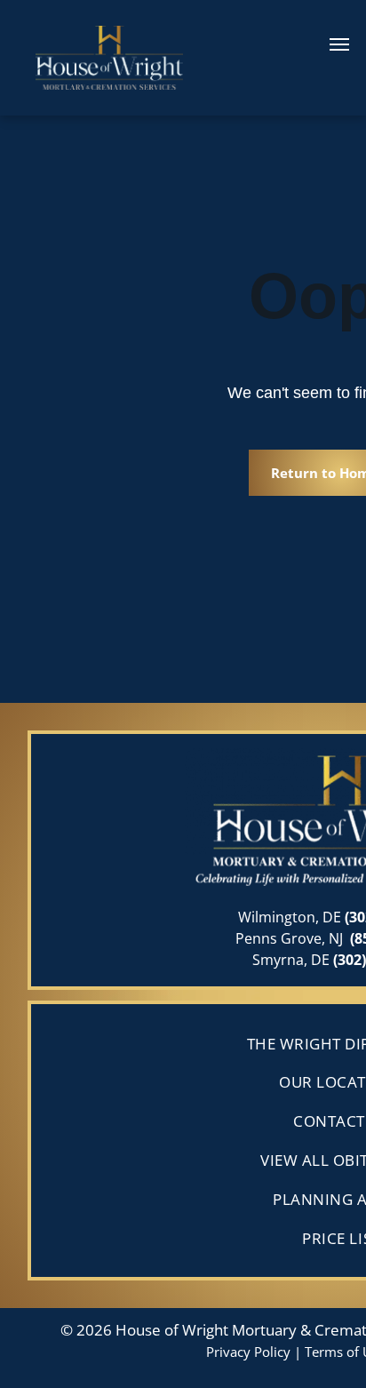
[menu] (339, 44)
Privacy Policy (248, 1351)
